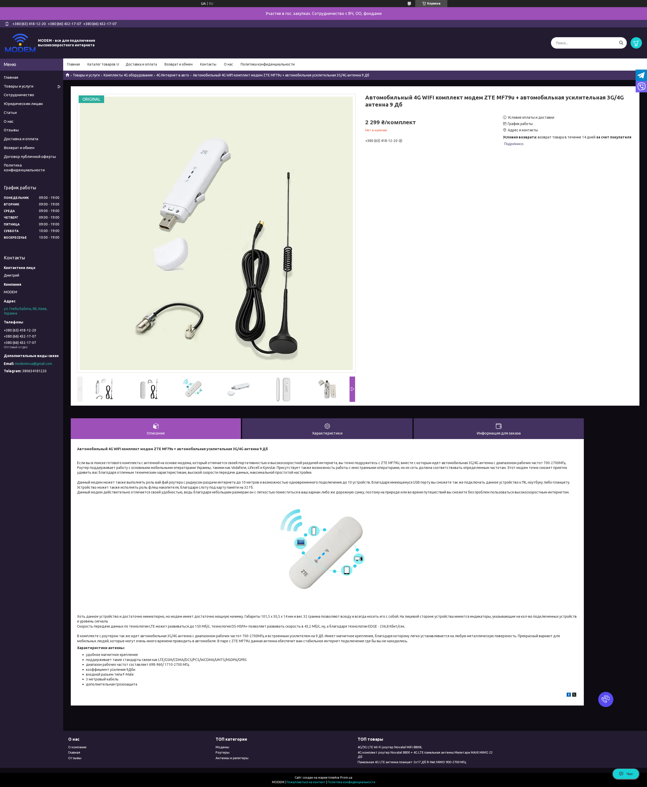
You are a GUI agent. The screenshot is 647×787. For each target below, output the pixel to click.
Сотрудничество (19, 95)
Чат (630, 774)
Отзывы (11, 130)
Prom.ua (346, 777)
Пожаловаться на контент (306, 782)
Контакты (208, 64)
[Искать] (621, 43)
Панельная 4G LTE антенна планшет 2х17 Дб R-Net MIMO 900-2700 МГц (412, 762)
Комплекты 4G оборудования (128, 75)
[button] (605, 699)
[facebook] (569, 695)
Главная (73, 64)
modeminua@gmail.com (33, 364)
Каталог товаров (101, 64)
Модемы (222, 747)
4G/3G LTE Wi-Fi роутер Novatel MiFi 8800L (390, 747)
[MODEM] (20, 43)
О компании (77, 747)
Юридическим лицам (23, 103)
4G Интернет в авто (172, 75)
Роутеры (222, 752)
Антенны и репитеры (232, 758)
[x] (574, 695)
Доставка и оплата (141, 64)
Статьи (10, 112)
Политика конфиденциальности (268, 64)
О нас (228, 64)
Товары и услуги (86, 75)
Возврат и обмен (179, 64)
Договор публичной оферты (30, 156)
